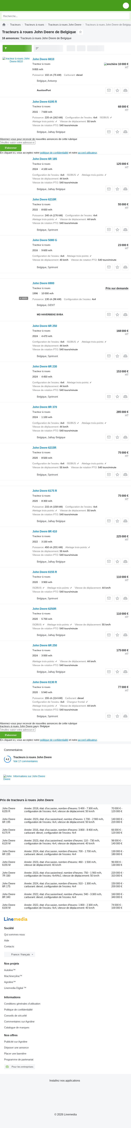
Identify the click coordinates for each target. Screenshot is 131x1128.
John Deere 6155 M (8, 863)
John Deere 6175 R (44, 490)
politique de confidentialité (54, 152)
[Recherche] (126, 16)
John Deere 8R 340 (8, 895)
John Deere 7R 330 (8, 874)
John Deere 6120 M (8, 842)
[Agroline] (4, 24)
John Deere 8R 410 (44, 531)
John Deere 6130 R (44, 682)
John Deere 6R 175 (8, 885)
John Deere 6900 (43, 283)
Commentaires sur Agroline (19, 1021)
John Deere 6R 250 (44, 326)
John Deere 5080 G (44, 240)
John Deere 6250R (44, 608)
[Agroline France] (22, 5)
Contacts (9, 946)
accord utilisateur (87, 152)
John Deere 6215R (44, 447)
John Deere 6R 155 (8, 853)
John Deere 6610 (43, 59)
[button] (126, 5)
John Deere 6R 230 (44, 366)
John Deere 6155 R (44, 572)
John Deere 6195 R (44, 101)
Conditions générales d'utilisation (22, 1003)
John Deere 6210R (44, 199)
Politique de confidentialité (18, 1009)
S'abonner (11, 147)
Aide (6, 940)
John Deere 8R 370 (44, 407)
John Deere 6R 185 (44, 158)
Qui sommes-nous (14, 934)
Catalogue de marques (16, 1027)
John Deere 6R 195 (8, 820)
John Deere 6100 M (8, 906)
